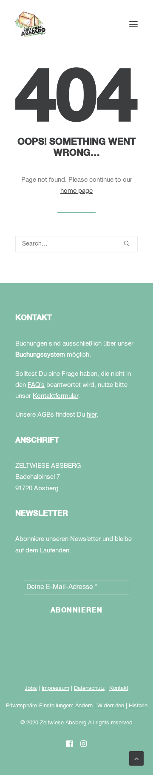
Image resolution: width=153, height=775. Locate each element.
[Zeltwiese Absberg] (30, 24)
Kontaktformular (55, 396)
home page (76, 191)
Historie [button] (138, 706)
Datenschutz (89, 688)
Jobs (31, 688)
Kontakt (118, 688)
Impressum (55, 688)
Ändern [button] (84, 706)
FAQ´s (36, 385)
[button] (133, 24)
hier (91, 415)
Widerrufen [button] (110, 706)
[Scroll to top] (136, 758)
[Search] (76, 244)
